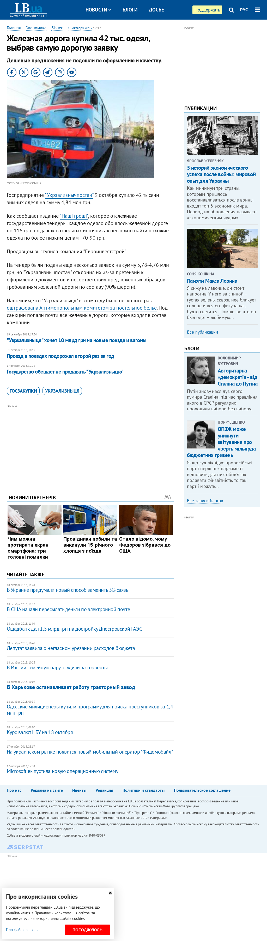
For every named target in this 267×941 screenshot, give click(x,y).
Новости (96, 10)
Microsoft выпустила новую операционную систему (62, 771)
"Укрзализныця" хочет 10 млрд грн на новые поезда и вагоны (77, 340)
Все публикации (202, 332)
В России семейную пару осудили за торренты (57, 667)
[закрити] (110, 893)
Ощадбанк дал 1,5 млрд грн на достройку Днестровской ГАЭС (74, 628)
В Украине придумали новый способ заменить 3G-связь (67, 590)
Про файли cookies (22, 929)
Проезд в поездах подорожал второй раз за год (60, 355)
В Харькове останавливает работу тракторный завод (71, 687)
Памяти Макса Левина (212, 280)
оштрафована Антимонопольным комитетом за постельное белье (82, 307)
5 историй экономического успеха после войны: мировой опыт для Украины (221, 174)
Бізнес (57, 27)
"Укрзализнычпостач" (69, 195)
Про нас (14, 790)
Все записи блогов (205, 501)
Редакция (104, 790)
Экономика (36, 27)
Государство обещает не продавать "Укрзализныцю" (65, 371)
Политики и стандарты (144, 790)
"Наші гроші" (74, 215)
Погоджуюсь (87, 930)
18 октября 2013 (80, 28)
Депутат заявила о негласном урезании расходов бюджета (71, 648)
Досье (156, 10)
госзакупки (23, 391)
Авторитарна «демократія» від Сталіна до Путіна (238, 377)
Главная (14, 27)
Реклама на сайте (47, 790)
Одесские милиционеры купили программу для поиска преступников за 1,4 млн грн (90, 709)
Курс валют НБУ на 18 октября (40, 732)
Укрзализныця (62, 391)
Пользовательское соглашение (202, 790)
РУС (244, 10)
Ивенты (79, 790)
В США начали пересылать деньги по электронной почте (68, 609)
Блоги (130, 10)
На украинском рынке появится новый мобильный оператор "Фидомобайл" (90, 751)
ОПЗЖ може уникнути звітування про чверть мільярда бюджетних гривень (221, 442)
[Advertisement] (90, 445)
